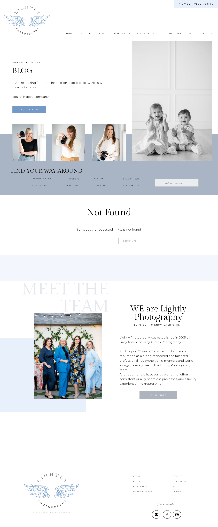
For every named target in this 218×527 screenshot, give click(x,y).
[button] (193, 33)
